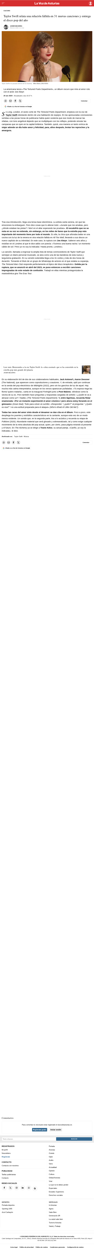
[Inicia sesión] (90, 3)
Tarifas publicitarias (9, 1174)
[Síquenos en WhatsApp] (29, 1187)
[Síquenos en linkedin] (22, 1187)
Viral (50, 1181)
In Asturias (53, 1205)
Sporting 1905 (7, 1209)
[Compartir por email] (10, 101)
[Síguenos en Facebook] (4, 1187)
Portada (52, 1146)
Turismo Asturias (55, 1223)
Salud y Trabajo (54, 1226)
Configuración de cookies (75, 1247)
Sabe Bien (53, 1212)
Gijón (51, 1157)
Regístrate (6, 1157)
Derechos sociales (56, 1195)
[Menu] (3, 3)
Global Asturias (54, 1178)
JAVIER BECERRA (9, 372)
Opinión (52, 1171)
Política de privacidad (27, 1247)
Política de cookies (42, 1247)
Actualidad (53, 1167)
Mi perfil (5, 1150)
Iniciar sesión (55, 1130)
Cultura (51, 1174)
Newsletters (6, 1153)
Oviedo (51, 1153)
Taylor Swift (11, 115)
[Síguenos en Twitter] (10, 1187)
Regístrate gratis (39, 1130)
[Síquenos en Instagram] (16, 1187)
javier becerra (16, 26)
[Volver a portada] (47, 3)
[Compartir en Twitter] (20, 101)
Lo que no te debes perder (58, 1185)
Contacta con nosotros (10, 1166)
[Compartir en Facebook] (15, 101)
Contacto (5, 1178)
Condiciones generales (57, 1247)
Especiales (53, 1188)
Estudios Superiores (56, 1192)
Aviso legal (14, 1247)
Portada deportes (8, 1205)
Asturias (52, 1150)
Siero (51, 1164)
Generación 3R (54, 1216)
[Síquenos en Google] (35, 1188)
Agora (51, 1209)
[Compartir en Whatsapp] (6, 101)
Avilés (51, 1160)
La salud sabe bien (56, 1219)
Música (26, 436)
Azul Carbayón (7, 1212)
